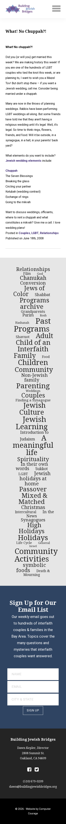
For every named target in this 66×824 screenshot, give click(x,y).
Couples (24, 233)
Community (34, 370)
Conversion (33, 283)
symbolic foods (31, 567)
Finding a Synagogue (33, 400)
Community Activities (36, 555)
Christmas (33, 507)
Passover (33, 489)
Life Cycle (24, 543)
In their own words (32, 466)
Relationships (49, 233)
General (44, 543)
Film (27, 274)
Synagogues (33, 519)
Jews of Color (29, 291)
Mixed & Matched (33, 499)
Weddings (33, 391)
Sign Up (33, 710)
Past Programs (32, 324)
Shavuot (23, 337)
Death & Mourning (36, 573)
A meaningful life (33, 445)
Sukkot (41, 469)
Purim (28, 315)
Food (46, 357)
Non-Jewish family (34, 377)
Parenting (33, 386)
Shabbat (42, 294)
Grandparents (33, 311)
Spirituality (33, 459)
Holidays (33, 538)
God (40, 274)
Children (33, 362)
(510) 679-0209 (33, 781)
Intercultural (25, 512)
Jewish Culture (32, 408)
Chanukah (33, 278)
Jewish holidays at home (35, 478)
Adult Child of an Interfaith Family (33, 346)
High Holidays (32, 528)
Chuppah (11, 170)
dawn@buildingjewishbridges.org (33, 786)
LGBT (35, 233)
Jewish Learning (32, 423)
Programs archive (34, 303)
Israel (33, 546)
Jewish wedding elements (23, 160)
